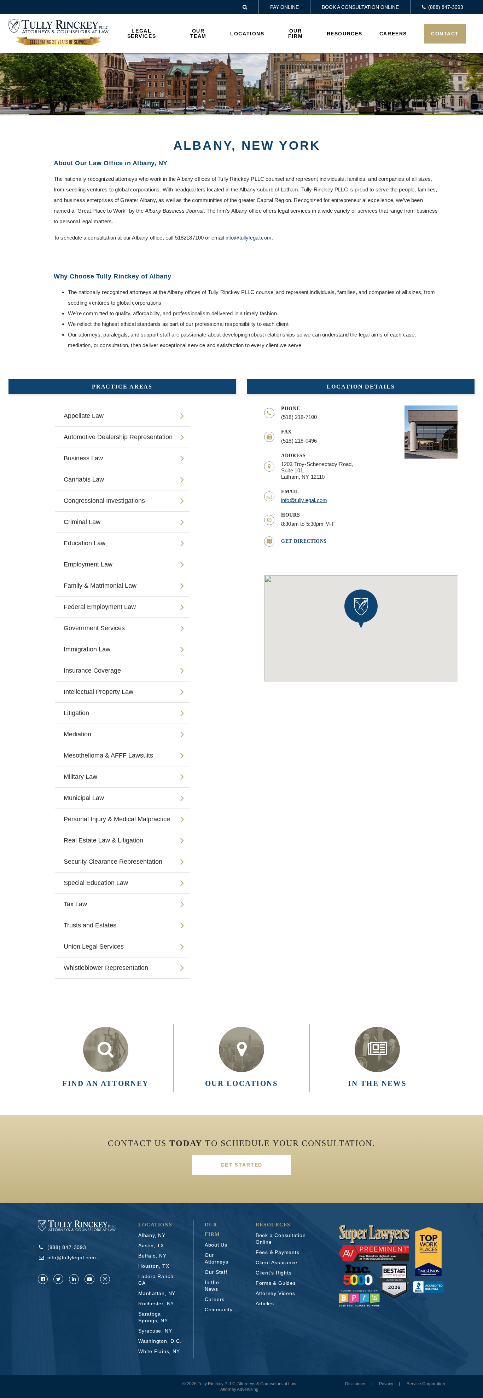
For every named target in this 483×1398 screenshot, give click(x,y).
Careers (393, 33)
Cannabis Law (84, 479)
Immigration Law (87, 649)
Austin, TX (151, 1245)
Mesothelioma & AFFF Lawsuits (108, 755)
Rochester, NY (156, 1303)
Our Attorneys (216, 1258)
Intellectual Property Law (98, 691)
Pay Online (284, 7)
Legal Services (141, 33)
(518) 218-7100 (299, 417)
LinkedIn (74, 1279)
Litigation (76, 713)
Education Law (84, 543)
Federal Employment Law (100, 606)
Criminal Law (82, 521)
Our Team (198, 33)
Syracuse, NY (155, 1331)
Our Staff (216, 1272)
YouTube (89, 1279)
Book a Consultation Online (360, 7)
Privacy (386, 1383)
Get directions (304, 541)
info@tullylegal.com (249, 238)
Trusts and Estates (90, 925)
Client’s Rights (274, 1273)
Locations (247, 33)
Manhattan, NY (156, 1293)
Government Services (94, 628)
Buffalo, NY (152, 1256)
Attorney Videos (275, 1293)
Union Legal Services (94, 946)
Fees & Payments (277, 1252)
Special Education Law (96, 882)
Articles (265, 1303)
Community (219, 1309)
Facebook (43, 1279)
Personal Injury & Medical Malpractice (117, 819)
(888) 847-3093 (66, 1247)
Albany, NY (151, 1235)
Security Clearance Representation (113, 861)
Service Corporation (426, 1383)
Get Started (242, 1165)
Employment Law (88, 564)
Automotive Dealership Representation (118, 437)
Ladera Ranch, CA (156, 1279)
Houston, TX (153, 1266)
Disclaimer (355, 1383)
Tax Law (75, 904)
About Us (216, 1245)
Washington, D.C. (159, 1341)
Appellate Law (84, 415)
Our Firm (295, 33)
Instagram (105, 1279)
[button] (361, 608)
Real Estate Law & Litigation (103, 840)
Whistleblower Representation (106, 967)
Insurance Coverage (92, 670)
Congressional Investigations (104, 500)
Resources (344, 33)
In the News (212, 1285)
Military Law (80, 776)
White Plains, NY (159, 1351)
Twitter (58, 1279)
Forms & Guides (276, 1283)
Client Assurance (276, 1262)
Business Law (83, 458)
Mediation (77, 734)
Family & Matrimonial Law (100, 585)
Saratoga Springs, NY (153, 1317)
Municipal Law (84, 797)
